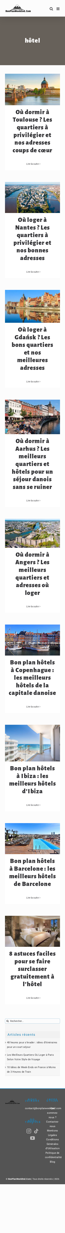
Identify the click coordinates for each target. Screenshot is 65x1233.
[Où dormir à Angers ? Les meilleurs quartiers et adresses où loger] (32, 533)
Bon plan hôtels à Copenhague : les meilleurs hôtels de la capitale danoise (32, 677)
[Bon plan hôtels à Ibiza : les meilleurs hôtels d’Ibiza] (32, 743)
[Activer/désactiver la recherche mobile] (51, 9)
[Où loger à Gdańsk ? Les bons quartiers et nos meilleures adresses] (32, 306)
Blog (52, 1161)
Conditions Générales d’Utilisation (53, 1144)
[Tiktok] (36, 1131)
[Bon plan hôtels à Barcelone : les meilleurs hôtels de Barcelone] (32, 838)
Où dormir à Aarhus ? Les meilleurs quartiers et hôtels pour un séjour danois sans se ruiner (32, 464)
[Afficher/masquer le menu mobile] (58, 9)
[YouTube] (32, 1138)
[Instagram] (28, 1131)
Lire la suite (32, 164)
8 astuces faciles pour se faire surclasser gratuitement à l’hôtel (32, 969)
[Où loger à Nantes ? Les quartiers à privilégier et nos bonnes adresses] (32, 197)
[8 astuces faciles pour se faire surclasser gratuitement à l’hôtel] (32, 931)
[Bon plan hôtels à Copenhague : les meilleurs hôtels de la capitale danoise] (32, 640)
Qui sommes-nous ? (52, 1113)
